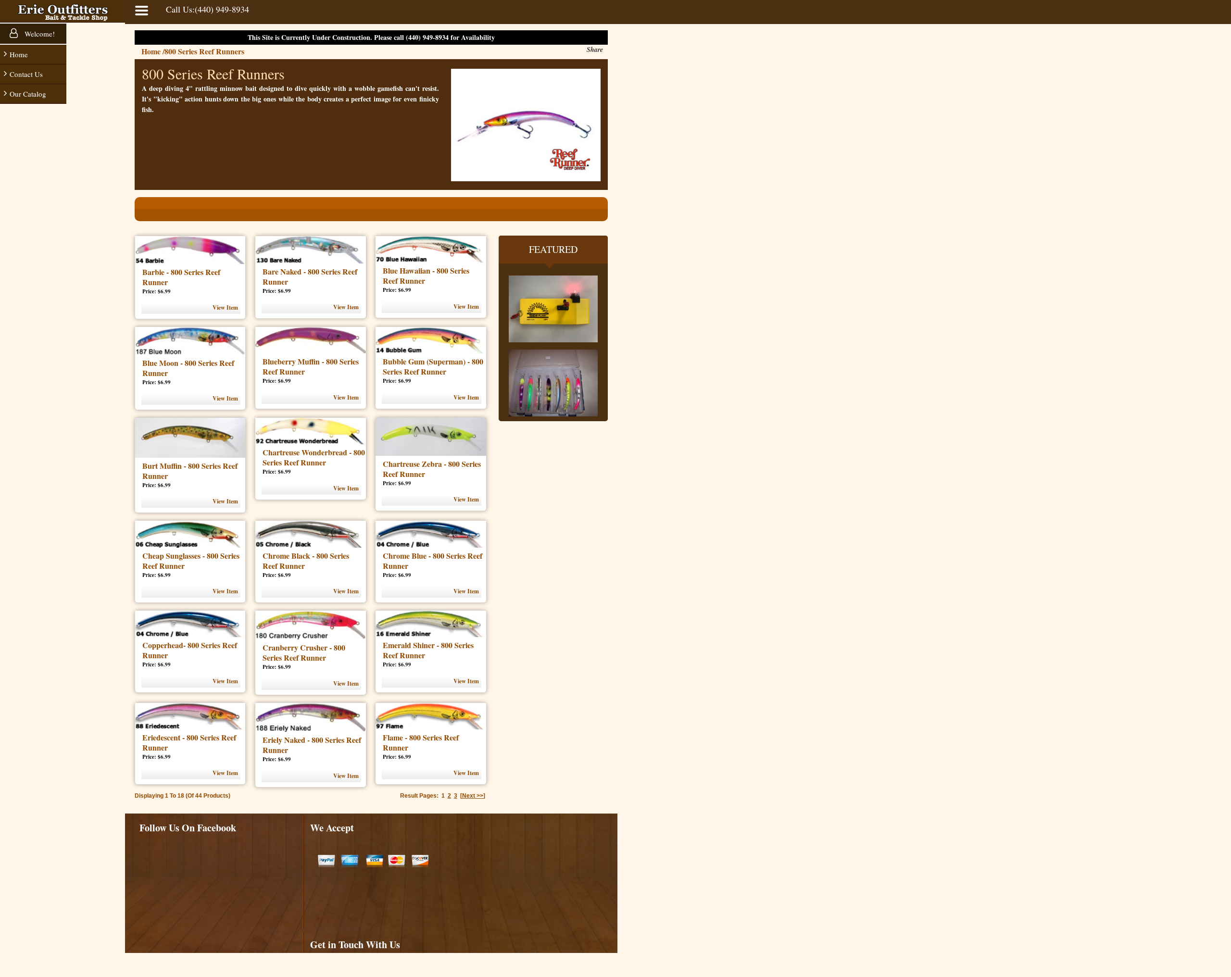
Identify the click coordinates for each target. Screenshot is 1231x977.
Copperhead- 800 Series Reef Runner (189, 650)
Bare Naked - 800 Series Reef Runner (310, 276)
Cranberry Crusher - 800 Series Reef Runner (304, 652)
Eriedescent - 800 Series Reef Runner (189, 742)
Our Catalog (28, 94)
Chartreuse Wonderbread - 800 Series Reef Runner (314, 457)
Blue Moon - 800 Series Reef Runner (188, 367)
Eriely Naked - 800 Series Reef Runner (312, 744)
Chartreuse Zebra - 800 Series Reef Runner (432, 468)
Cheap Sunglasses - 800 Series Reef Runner (190, 560)
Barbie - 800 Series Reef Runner (181, 277)
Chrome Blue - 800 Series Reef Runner (432, 560)
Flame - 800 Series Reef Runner (421, 742)
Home (19, 54)
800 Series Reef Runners (204, 51)
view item (225, 307)
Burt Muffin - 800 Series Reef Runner (190, 470)
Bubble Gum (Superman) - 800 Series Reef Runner (433, 366)
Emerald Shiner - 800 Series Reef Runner (428, 650)
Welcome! (39, 33)
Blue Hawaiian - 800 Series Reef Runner (426, 275)
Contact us (26, 74)
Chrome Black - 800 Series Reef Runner (306, 560)
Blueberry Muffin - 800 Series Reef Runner (311, 366)
